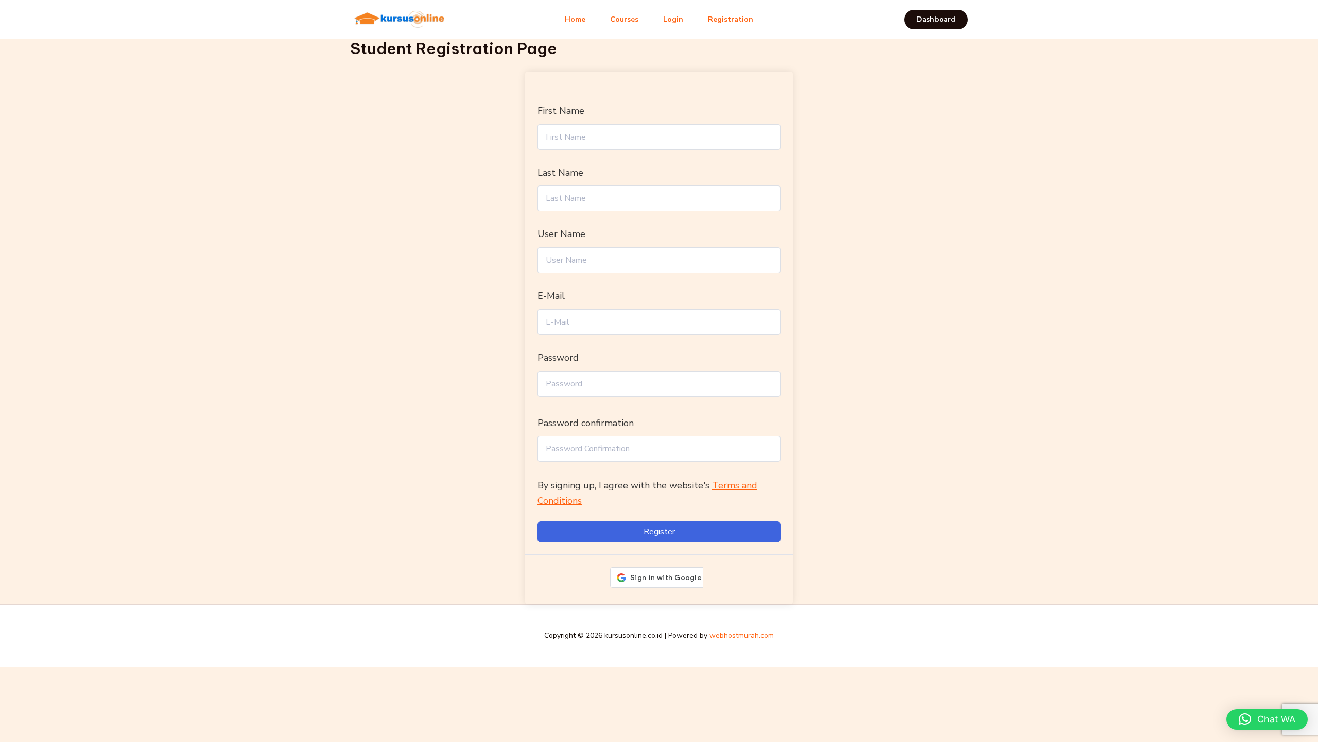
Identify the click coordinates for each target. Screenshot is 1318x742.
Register (659, 531)
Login (673, 19)
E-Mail (551, 296)
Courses (624, 19)
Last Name (560, 172)
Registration (730, 19)
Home (575, 19)
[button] (936, 19)
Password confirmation (585, 423)
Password (558, 357)
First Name (560, 111)
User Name (561, 234)
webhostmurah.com (741, 635)
